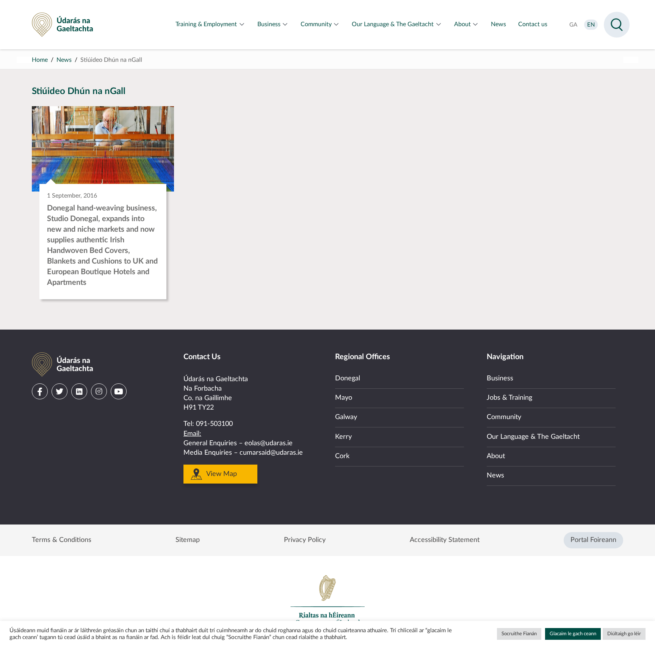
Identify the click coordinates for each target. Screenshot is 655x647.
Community (504, 417)
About (496, 456)
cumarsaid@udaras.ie (271, 452)
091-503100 (214, 424)
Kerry (343, 436)
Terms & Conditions (61, 540)
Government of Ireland (327, 600)
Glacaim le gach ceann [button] (573, 633)
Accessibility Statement (444, 540)
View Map (221, 474)
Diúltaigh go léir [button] (624, 633)
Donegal (347, 378)
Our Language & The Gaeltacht (533, 436)
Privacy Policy (305, 540)
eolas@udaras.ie (268, 443)
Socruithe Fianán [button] (519, 633)
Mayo (343, 397)
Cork (342, 456)
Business (500, 378)
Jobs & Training (509, 397)
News (64, 60)
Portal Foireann (593, 540)
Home (40, 60)
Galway (346, 417)
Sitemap (188, 540)
